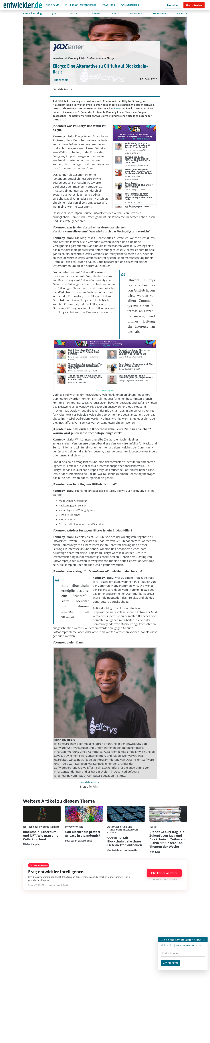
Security (182, 13)
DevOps (72, 13)
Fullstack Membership (81, 5)
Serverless (136, 13)
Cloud (115, 13)
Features (108, 5)
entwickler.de (23, 6)
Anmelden (173, 5)
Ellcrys (117, 108)
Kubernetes (160, 13)
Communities (130, 5)
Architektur (95, 13)
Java (54, 13)
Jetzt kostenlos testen (164, 873)
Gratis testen (194, 5)
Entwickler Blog (32, 13)
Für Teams (52, 5)
